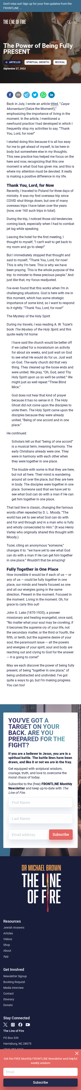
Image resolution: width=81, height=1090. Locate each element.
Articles (8, 933)
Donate (8, 1005)
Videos (7, 939)
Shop (6, 945)
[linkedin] (51, 95)
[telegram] (26, 95)
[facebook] (10, 95)
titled (54, 104)
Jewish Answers (13, 927)
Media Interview (13, 987)
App (6, 956)
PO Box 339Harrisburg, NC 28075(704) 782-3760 (17, 1043)
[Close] (76, 1053)
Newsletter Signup (15, 976)
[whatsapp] (43, 95)
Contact (8, 993)
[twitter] (35, 95)
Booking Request (14, 982)
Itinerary (8, 999)
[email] (18, 95)
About (7, 950)
